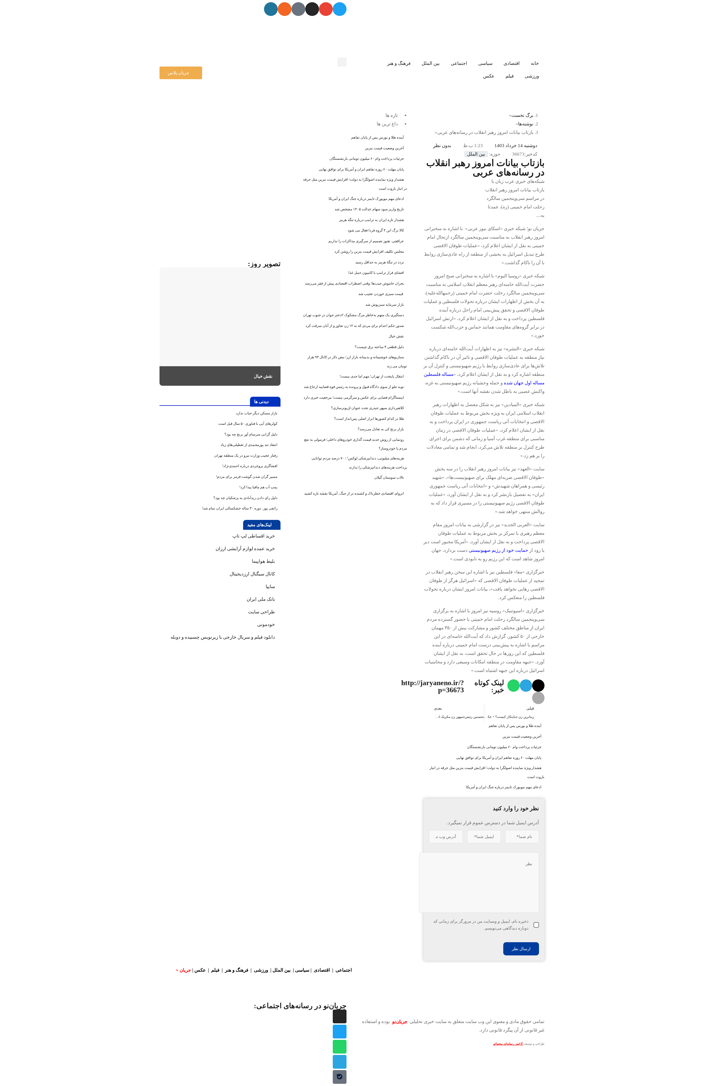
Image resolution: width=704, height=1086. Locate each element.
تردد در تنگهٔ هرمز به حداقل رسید (379, 262)
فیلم (509, 76)
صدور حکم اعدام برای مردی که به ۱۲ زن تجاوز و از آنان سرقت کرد (355, 326)
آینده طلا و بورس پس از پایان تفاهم (515, 726)
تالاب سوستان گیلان (389, 477)
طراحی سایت (261, 611)
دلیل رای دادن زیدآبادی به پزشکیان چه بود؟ (245, 498)
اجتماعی (459, 63)
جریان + (183, 970)
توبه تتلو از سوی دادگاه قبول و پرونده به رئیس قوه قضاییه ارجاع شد (354, 387)
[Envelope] (326, 9)
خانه (535, 63)
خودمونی (266, 624)
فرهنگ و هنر (399, 63)
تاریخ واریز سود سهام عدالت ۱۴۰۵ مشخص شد (369, 209)
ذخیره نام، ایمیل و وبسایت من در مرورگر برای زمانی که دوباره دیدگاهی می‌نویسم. (481, 924)
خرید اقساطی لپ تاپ (253, 536)
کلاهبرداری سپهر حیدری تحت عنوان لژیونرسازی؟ (367, 408)
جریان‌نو (400, 1021)
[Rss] (285, 9)
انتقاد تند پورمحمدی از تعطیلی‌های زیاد (249, 445)
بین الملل (431, 63)
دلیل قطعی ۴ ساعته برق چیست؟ (379, 347)
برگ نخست (522, 115)
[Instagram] (312, 9)
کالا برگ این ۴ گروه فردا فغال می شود (376, 230)
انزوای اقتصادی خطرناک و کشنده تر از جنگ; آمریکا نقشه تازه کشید (354, 493)
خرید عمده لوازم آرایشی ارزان (245, 548)
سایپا (270, 586)
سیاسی (485, 63)
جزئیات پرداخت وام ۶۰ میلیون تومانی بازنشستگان (504, 747)
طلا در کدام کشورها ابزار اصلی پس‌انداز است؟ (369, 419)
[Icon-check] (298, 9)
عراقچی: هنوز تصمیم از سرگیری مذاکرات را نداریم (366, 241)
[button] (341, 62)
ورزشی (532, 76)
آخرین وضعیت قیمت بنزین (521, 736)
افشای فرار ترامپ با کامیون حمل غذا (376, 273)
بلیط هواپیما (263, 561)
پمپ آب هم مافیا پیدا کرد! (258, 487)
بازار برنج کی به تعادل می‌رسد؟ (381, 429)
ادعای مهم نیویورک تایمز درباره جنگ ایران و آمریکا (503, 787)
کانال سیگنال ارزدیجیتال (252, 574)
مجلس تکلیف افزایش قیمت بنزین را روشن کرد (369, 251)
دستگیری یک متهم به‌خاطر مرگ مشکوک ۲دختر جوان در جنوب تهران (353, 315)
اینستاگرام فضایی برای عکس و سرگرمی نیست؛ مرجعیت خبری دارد (354, 397)
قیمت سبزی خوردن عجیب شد (381, 294)
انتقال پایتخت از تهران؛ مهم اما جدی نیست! (372, 376)
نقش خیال (396, 336)
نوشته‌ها (526, 123)
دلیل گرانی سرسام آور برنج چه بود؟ (250, 434)
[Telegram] (339, 1062)
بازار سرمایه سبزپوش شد (384, 304)
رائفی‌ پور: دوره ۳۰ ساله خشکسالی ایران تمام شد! (239, 508)
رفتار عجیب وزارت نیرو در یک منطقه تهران (245, 455)
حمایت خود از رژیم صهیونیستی (498, 550)
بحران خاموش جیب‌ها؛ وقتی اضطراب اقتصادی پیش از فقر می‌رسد (354, 283)
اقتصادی (512, 63)
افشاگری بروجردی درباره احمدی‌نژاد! (249, 466)
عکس (488, 76)
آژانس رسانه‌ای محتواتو (508, 1043)
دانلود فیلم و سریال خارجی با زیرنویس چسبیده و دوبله (222, 637)
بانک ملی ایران (261, 599)
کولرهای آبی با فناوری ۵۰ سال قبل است (247, 423)
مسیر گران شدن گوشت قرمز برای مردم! (246, 477)
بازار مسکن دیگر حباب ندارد (256, 413)
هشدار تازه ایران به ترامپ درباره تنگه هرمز (371, 220)
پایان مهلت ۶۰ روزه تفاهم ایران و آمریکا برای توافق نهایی (498, 758)
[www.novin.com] (239, 214)
